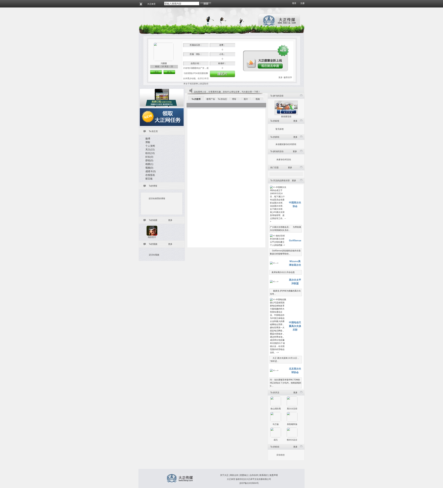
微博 (147, 138)
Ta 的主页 (153, 131)
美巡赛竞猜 (286, 116)
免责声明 (273, 475)
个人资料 (150, 145)
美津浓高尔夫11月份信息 (282, 272)
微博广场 (210, 99)
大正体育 (151, 4)
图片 (246, 99)
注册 (302, 3)
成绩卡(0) (150, 171)
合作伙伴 (254, 475)
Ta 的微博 (196, 99)
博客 (147, 142)
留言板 (149, 178)
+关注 (156, 72)
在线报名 (150, 175)
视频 (258, 99)
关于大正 (224, 475)
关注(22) (150, 149)
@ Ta (169, 72)
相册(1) (149, 164)
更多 (280, 77)
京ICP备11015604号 (249, 483)
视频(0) (149, 167)
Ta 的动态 (222, 99)
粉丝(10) (150, 153)
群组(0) (149, 160)
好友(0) (149, 156)
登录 (294, 3)
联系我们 (264, 475)
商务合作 (234, 475)
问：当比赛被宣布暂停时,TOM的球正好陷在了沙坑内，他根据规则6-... (285, 383)
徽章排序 (288, 77)
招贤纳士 (244, 475)
